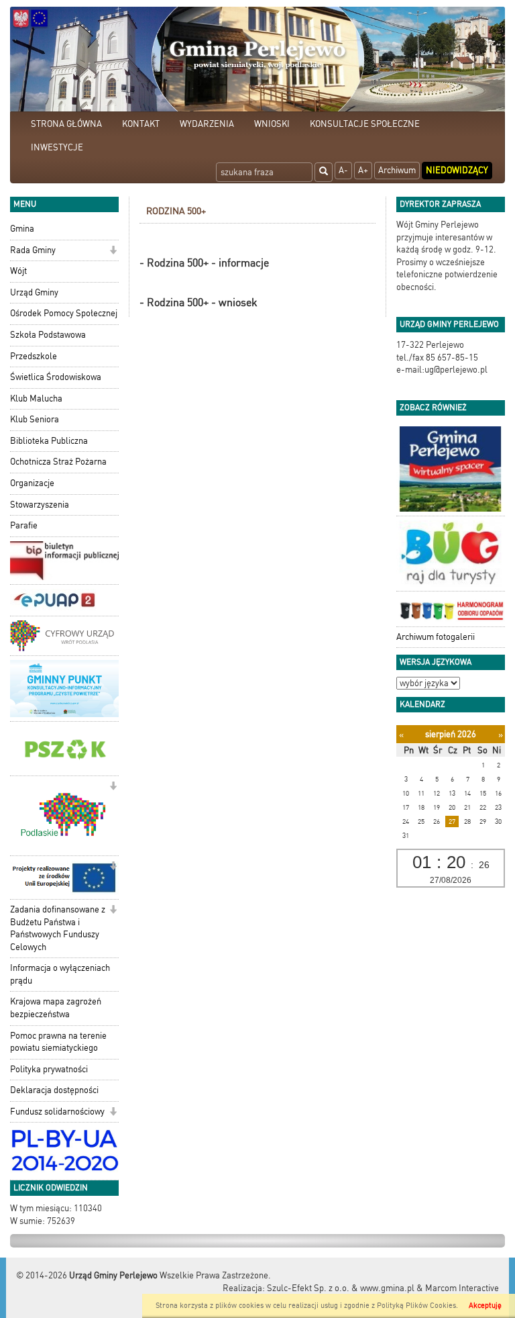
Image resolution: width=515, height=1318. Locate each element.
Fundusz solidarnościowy (57, 1112)
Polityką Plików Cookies (416, 1305)
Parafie (24, 525)
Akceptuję (485, 1305)
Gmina (22, 229)
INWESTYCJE (57, 147)
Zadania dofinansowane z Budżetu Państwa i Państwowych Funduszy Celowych (57, 928)
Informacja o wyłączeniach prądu (60, 974)
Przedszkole (33, 356)
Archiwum (397, 170)
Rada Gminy (33, 250)
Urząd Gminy (34, 292)
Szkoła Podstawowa (48, 335)
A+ (363, 170)
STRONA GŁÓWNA (66, 124)
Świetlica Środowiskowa (55, 377)
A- (343, 170)
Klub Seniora (34, 419)
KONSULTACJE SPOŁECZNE (365, 124)
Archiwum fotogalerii (435, 637)
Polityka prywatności (49, 1069)
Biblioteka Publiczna (49, 441)
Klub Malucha (36, 398)
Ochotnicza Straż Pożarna (58, 462)
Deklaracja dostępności (54, 1090)
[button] (113, 251)
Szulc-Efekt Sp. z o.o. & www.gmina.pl (340, 1288)
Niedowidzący (457, 170)
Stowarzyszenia (39, 505)
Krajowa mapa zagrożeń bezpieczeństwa (55, 1007)
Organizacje (32, 483)
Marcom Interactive (462, 1288)
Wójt (18, 271)
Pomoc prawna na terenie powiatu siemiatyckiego (58, 1042)
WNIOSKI (272, 124)
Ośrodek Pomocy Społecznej (63, 313)
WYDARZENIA (207, 124)
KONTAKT (141, 124)
